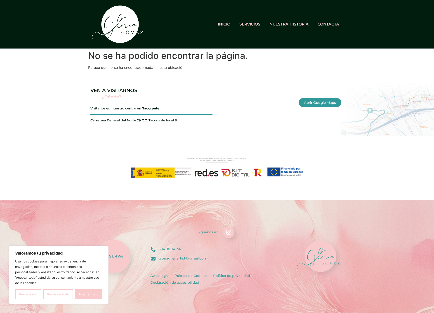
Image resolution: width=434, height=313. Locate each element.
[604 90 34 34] (153, 249)
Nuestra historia (289, 24)
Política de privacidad (231, 276)
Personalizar (28, 294)
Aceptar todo (88, 294)
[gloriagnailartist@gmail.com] (153, 258)
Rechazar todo (58, 294)
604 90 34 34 (169, 249)
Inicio (224, 24)
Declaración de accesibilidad (174, 282)
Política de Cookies (191, 276)
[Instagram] (228, 232)
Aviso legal (159, 276)
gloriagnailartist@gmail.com (182, 258)
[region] (58, 275)
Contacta (328, 24)
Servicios (249, 24)
